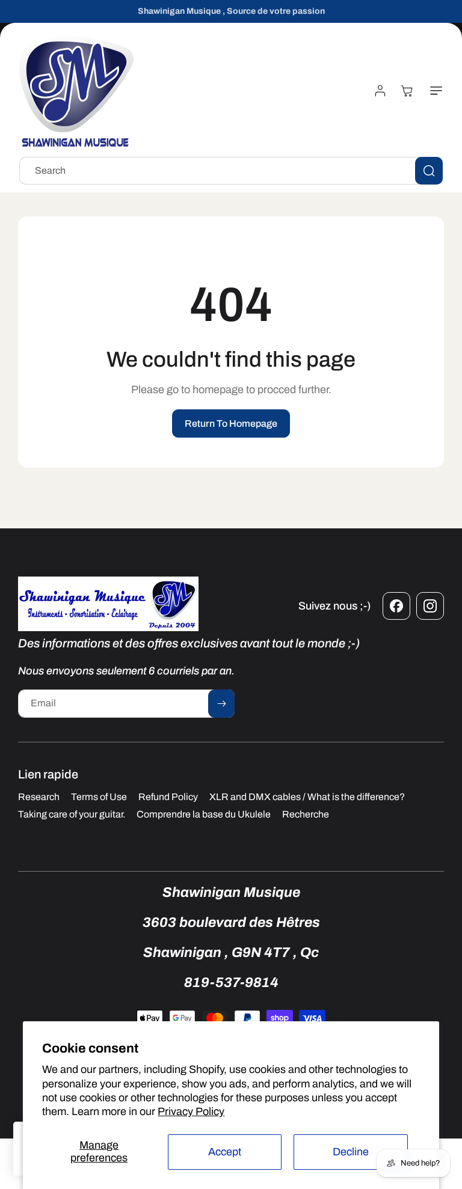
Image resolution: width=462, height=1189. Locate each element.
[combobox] (231, 170)
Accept (224, 1152)
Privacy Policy (191, 1111)
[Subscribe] (221, 703)
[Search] (429, 171)
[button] (434, 91)
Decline (351, 1152)
